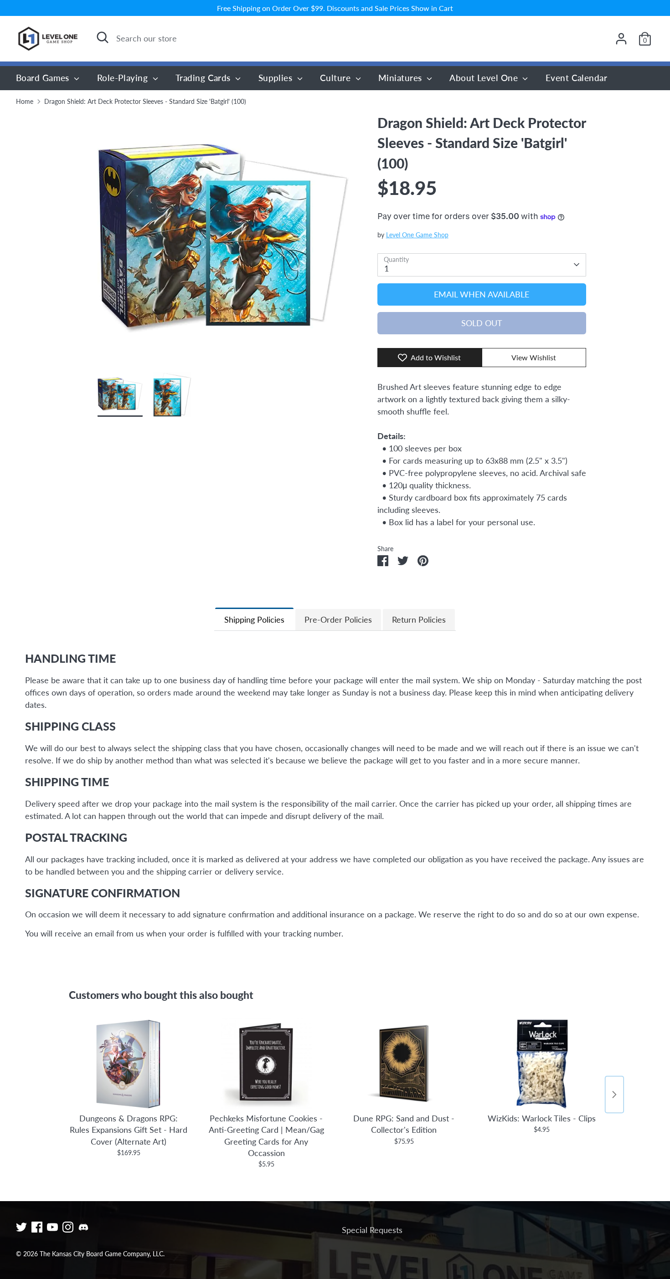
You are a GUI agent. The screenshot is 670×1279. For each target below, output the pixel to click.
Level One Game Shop (417, 235)
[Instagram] (67, 1227)
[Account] (621, 39)
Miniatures (401, 77)
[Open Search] (102, 37)
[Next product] (614, 1094)
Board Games (44, 77)
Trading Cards (204, 77)
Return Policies (419, 619)
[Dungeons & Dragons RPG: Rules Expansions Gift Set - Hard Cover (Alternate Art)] (128, 1063)
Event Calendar (576, 77)
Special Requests (372, 1230)
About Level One (484, 77)
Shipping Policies (254, 619)
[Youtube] (52, 1227)
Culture (336, 77)
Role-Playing (123, 77)
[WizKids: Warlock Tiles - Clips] (541, 1063)
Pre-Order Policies (338, 619)
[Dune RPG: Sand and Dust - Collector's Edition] (404, 1063)
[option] (224, 242)
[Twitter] (21, 1227)
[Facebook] (36, 1227)
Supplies (276, 77)
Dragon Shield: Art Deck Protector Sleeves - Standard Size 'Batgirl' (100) (145, 101)
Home (24, 101)
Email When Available (481, 294)
